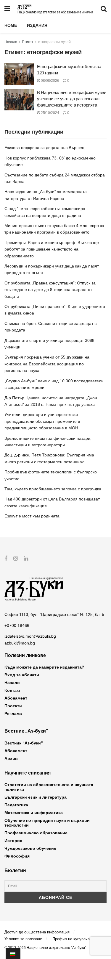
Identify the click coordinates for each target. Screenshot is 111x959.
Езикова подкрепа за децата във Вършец (44, 147)
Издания (37, 25)
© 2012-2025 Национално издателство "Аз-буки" (45, 948)
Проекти (13, 705)
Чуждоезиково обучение (30, 848)
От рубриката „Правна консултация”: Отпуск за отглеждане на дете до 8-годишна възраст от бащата (50, 290)
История (13, 840)
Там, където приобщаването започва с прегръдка (52, 488)
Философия (17, 856)
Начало (10, 42)
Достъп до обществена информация (37, 932)
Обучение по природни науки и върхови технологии (47, 822)
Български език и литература (35, 797)
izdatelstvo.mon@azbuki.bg (30, 636)
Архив (11, 758)
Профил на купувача (71, 939)
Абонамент (15, 698)
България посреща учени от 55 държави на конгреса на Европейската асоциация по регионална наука (46, 364)
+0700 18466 (16, 625)
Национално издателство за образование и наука (55, 12)
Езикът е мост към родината (31, 516)
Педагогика (16, 804)
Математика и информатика (33, 812)
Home (10, 25)
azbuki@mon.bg (19, 643)
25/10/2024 (49, 113)
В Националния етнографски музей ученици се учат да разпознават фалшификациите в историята (71, 98)
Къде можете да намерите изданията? (44, 667)
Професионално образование (35, 832)
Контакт (12, 690)
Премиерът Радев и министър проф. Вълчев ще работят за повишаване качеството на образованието (51, 249)
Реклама (13, 713)
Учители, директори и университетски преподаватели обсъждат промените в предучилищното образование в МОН (42, 421)
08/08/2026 (49, 81)
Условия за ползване (23, 939)
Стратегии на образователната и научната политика (48, 787)
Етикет (27, 42)
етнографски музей (54, 42)
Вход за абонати (21, 674)
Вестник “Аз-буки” (23, 743)
